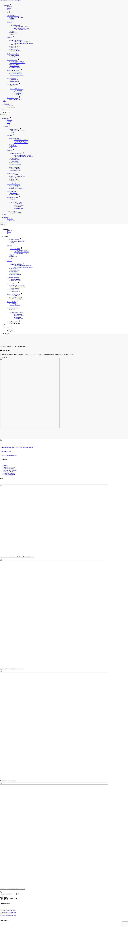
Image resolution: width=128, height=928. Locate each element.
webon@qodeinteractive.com (8, 912)
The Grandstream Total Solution (8, 780)
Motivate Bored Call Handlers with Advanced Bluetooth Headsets (17, 557)
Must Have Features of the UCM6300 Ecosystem (12, 889)
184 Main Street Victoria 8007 (8, 915)
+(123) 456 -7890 (10, 910)
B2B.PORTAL (6, 112)
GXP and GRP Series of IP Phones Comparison (12, 668)
